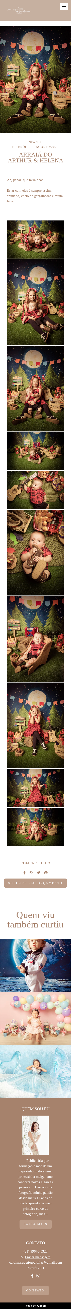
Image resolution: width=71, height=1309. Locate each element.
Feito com (36, 1305)
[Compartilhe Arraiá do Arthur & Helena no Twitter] (38, 873)
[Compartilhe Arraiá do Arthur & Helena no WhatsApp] (31, 873)
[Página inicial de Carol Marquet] (19, 10)
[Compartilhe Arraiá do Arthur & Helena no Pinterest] (46, 873)
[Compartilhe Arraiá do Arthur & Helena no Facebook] (24, 873)
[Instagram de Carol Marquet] (38, 1276)
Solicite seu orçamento (35, 883)
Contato (35, 1290)
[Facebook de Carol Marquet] (32, 1276)
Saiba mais (36, 1224)
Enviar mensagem (37, 1257)
